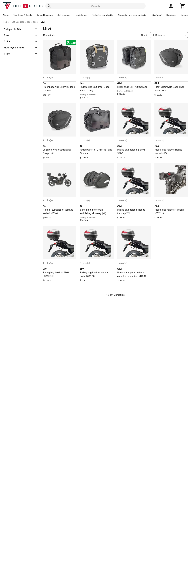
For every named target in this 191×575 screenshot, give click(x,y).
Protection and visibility (102, 14)
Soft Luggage (63, 14)
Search (95, 6)
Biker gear (157, 14)
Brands (184, 14)
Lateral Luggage (45, 14)
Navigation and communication (132, 14)
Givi (45, 83)
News (6, 14)
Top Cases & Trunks (22, 14)
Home (6, 21)
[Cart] (183, 6)
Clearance (171, 14)
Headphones (81, 14)
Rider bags (32, 21)
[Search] (49, 6)
